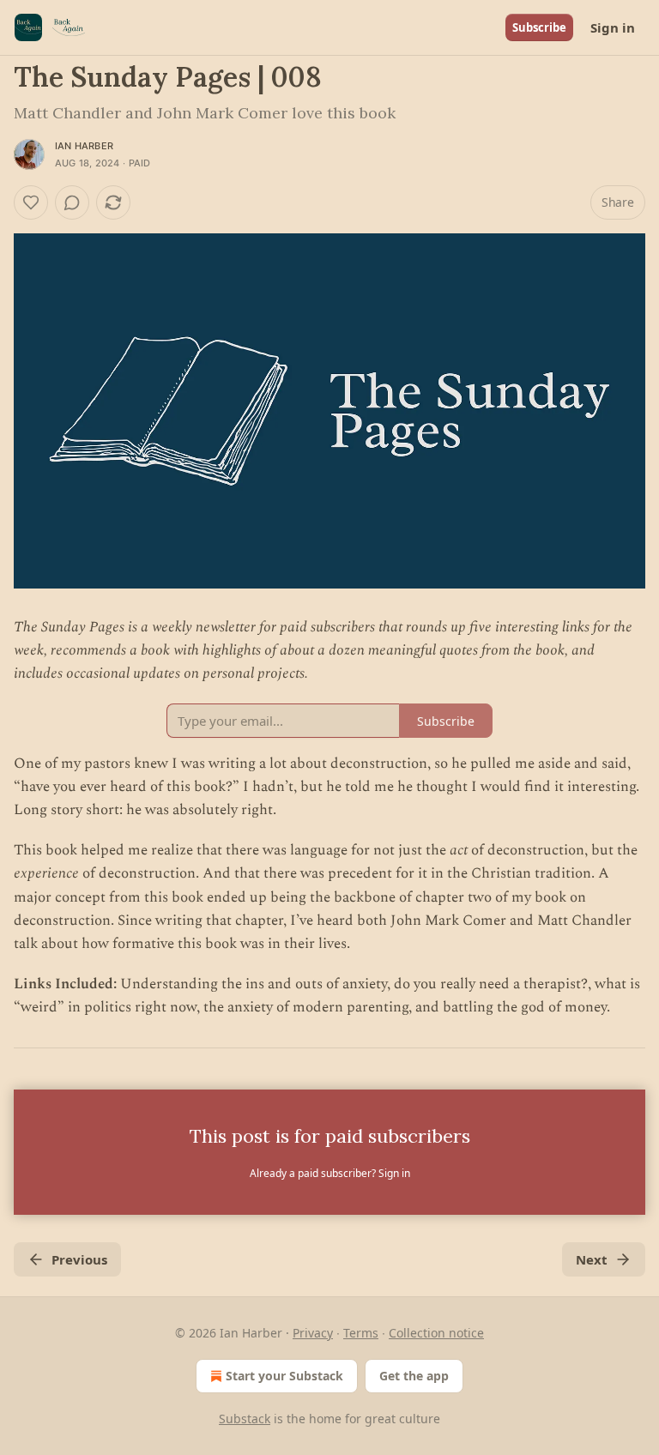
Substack (244, 1418)
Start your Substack (284, 1375)
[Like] (31, 202)
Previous (79, 1259)
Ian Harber (84, 146)
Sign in (612, 27)
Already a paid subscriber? (330, 1173)
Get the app (414, 1375)
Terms (360, 1333)
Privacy (313, 1333)
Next (592, 1259)
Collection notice (436, 1333)
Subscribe (539, 27)
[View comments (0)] (72, 202)
